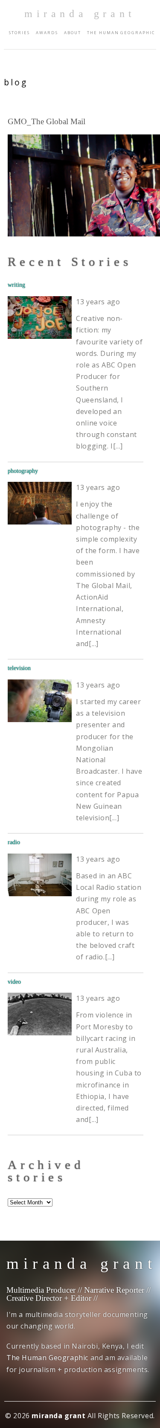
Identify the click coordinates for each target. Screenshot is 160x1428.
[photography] (40, 503)
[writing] (40, 317)
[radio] (40, 875)
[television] (40, 700)
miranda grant (80, 13)
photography (23, 470)
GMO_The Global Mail (46, 121)
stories (19, 32)
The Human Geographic (121, 32)
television (19, 667)
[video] (40, 1014)
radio (14, 842)
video (14, 981)
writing (16, 284)
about (72, 32)
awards (47, 32)
